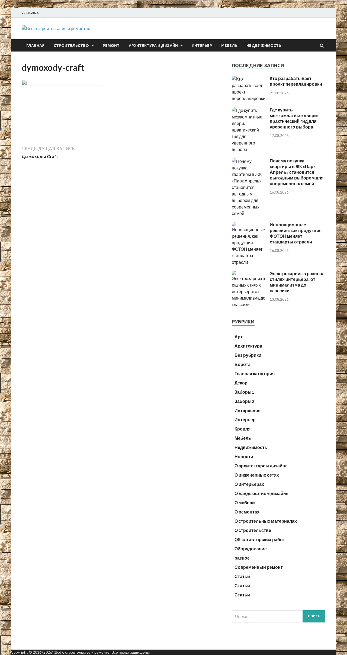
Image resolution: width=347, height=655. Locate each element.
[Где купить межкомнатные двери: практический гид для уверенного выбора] (249, 149)
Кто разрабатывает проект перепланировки (296, 81)
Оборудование (250, 548)
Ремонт (111, 45)
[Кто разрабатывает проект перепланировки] (249, 98)
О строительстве (252, 530)
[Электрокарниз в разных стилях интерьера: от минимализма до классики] (249, 304)
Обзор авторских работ (259, 539)
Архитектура (248, 345)
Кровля (242, 428)
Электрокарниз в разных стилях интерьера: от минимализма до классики (296, 282)
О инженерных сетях (256, 474)
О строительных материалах (265, 521)
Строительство (71, 45)
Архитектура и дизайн (153, 45)
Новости (243, 456)
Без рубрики (247, 355)
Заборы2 (244, 401)
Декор (241, 382)
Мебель (229, 45)
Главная (35, 45)
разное (242, 557)
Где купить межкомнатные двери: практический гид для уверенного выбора (294, 118)
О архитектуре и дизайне (261, 465)
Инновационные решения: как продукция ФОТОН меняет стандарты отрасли (296, 233)
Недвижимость (263, 45)
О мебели (244, 502)
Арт (238, 336)
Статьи (242, 576)
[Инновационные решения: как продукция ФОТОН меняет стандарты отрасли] (249, 262)
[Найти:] (278, 616)
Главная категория (254, 373)
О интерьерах (249, 484)
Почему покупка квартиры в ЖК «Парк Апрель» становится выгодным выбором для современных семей (296, 172)
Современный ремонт (258, 567)
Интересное (247, 410)
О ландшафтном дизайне (261, 493)
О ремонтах (246, 511)
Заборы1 (244, 391)
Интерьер (202, 45)
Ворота (242, 364)
